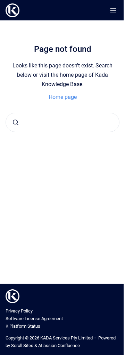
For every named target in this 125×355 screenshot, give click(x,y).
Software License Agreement (34, 318)
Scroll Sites (22, 345)
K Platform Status (23, 326)
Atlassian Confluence (59, 345)
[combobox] (62, 122)
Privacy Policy (19, 311)
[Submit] (15, 122)
